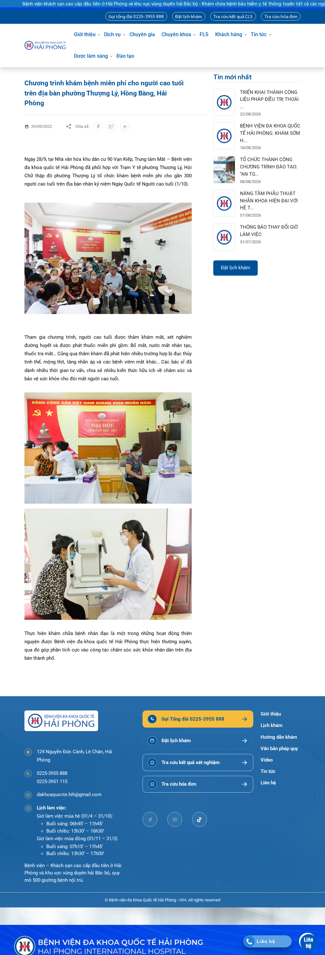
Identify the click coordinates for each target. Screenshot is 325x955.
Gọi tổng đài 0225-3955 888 (136, 16)
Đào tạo (125, 56)
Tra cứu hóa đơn (280, 16)
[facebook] (150, 819)
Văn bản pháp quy (279, 748)
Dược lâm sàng (91, 56)
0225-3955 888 (52, 773)
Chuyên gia (142, 34)
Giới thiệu (85, 34)
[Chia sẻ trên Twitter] (111, 126)
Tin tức (259, 34)
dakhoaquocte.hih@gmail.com (69, 794)
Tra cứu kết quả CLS (233, 16)
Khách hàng (228, 34)
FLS (204, 34)
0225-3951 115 (52, 781)
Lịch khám (271, 725)
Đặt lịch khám (188, 16)
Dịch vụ (112, 34)
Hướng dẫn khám (279, 737)
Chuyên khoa (176, 34)
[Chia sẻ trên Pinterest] (124, 126)
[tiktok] (199, 819)
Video (267, 760)
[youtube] (174, 819)
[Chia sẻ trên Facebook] (98, 126)
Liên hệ (268, 783)
